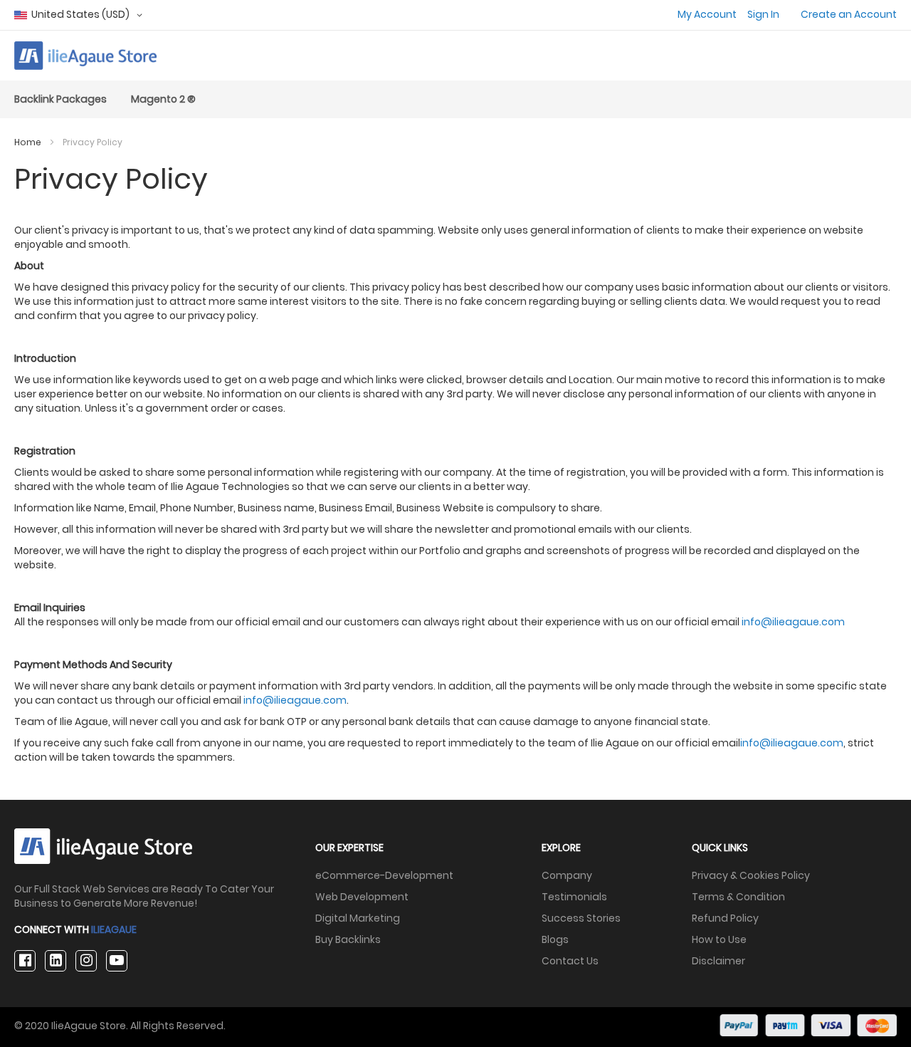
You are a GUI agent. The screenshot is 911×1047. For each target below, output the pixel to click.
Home (28, 142)
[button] (80, 15)
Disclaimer (718, 961)
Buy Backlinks (348, 939)
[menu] (455, 99)
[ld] (55, 961)
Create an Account (849, 14)
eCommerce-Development (384, 875)
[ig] (86, 961)
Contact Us (570, 961)
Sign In (763, 14)
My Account (707, 14)
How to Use (719, 939)
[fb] (25, 961)
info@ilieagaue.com (793, 622)
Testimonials (574, 897)
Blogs (555, 939)
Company (567, 875)
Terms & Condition (738, 897)
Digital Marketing (357, 918)
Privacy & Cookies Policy (751, 875)
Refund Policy (725, 918)
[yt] (116, 961)
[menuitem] (60, 99)
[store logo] (85, 55)
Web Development (362, 897)
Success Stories (581, 918)
